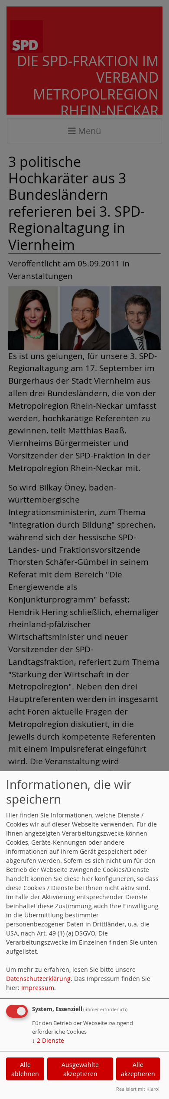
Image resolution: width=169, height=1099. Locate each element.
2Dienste (48, 1040)
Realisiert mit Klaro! (137, 1089)
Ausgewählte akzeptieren (80, 1069)
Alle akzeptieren (138, 1069)
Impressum (37, 988)
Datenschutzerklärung (38, 978)
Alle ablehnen (25, 1069)
